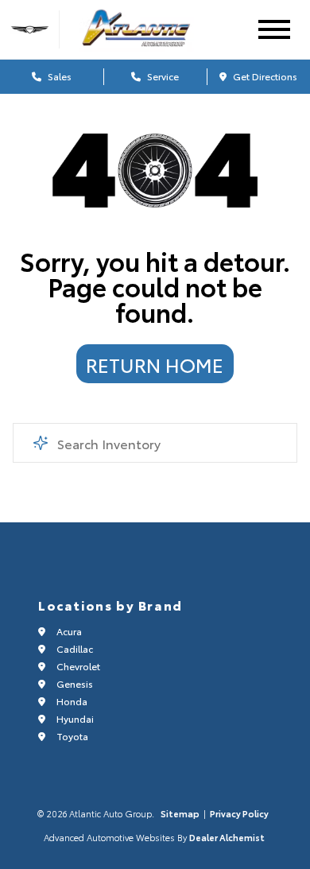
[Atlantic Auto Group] (151, 29)
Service (162, 76)
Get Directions (264, 76)
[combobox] (155, 443)
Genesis (73, 683)
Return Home (154, 364)
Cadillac (73, 648)
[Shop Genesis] (29, 29)
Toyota (71, 736)
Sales (58, 76)
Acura (68, 631)
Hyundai (74, 718)
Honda (70, 701)
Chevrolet (77, 666)
